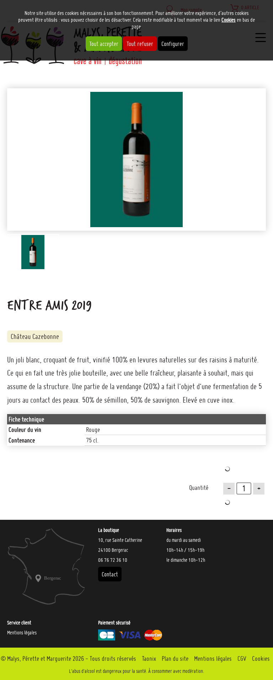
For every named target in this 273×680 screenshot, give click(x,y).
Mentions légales (22, 632)
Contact (110, 574)
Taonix (149, 658)
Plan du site (175, 658)
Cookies (228, 19)
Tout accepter (103, 43)
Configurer (172, 43)
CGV (241, 658)
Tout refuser (140, 43)
